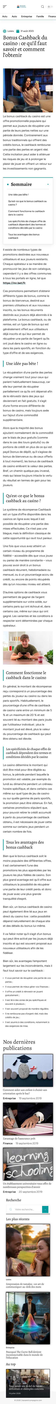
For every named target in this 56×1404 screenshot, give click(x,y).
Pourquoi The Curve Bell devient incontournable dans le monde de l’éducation (24, 1354)
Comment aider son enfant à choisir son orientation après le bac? (25, 1091)
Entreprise (9, 1098)
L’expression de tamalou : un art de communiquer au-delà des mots (25, 1285)
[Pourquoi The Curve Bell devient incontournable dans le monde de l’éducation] (28, 1318)
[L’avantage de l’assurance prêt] (28, 1119)
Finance (8, 1143)
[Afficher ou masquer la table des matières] (40, 184)
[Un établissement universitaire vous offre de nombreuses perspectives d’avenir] (28, 1164)
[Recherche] (42, 6)
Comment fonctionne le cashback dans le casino (26, 213)
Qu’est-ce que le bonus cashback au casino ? (27, 203)
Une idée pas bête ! (18, 194)
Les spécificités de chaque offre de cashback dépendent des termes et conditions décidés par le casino (27, 224)
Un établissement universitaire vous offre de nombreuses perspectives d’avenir (27, 1185)
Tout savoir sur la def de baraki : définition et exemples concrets (26, 1387)
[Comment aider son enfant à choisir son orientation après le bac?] (28, 1070)
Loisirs (8, 1280)
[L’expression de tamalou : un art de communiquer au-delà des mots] (28, 1250)
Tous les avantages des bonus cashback (23, 236)
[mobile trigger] (5, 6)
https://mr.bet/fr (14, 283)
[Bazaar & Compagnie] (21, 6)
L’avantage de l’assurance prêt (19, 1138)
